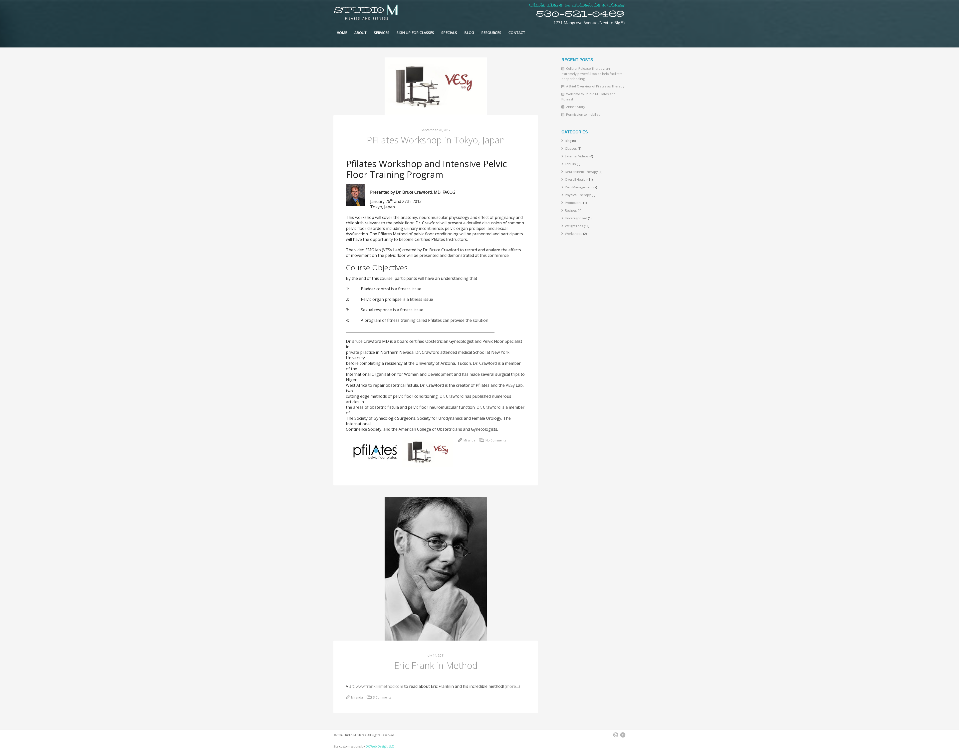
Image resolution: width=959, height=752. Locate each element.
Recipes (571, 210)
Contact (516, 32)
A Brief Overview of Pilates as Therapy (595, 86)
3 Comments (381, 697)
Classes (571, 148)
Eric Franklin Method (436, 665)
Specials (449, 32)
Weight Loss (574, 226)
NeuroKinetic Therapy (581, 171)
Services (381, 32)
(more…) (512, 686)
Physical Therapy (578, 195)
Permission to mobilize (583, 114)
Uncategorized (576, 218)
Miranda (469, 440)
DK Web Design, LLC (380, 746)
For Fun (570, 164)
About (360, 32)
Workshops (573, 233)
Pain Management (579, 187)
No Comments (495, 440)
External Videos (577, 156)
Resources (491, 32)
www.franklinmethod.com (379, 686)
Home (342, 32)
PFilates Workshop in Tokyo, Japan (436, 140)
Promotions (573, 202)
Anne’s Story (575, 106)
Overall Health (576, 179)
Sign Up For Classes (415, 32)
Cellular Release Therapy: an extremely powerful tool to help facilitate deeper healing (592, 73)
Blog (469, 32)
